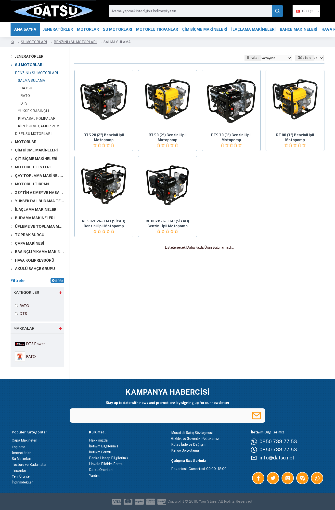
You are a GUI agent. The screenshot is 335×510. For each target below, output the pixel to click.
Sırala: (252, 57)
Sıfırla (59, 280)
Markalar (23, 328)
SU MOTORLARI (34, 42)
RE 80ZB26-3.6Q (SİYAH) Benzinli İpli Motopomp (167, 223)
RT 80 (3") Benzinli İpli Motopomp (295, 137)
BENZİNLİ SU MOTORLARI (75, 42)
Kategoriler (26, 292)
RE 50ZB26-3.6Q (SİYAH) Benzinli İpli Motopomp (103, 223)
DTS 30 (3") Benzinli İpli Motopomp (231, 137)
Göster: (304, 57)
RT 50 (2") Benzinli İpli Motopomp (167, 137)
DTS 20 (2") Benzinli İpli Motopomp (103, 137)
